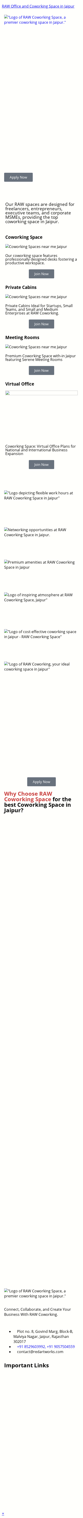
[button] (41, 29)
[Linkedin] (22, 1501)
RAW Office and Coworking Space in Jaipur (38, 6)
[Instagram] (10, 1501)
